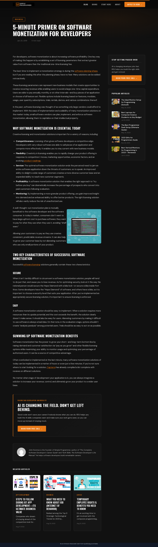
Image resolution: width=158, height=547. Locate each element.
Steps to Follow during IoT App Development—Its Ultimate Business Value (26, 505)
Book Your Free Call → (32, 428)
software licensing (31, 264)
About (118, 4)
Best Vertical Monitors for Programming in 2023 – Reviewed (130, 150)
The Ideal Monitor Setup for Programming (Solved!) (131, 102)
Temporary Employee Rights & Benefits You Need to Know (87, 504)
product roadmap (32, 160)
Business (19, 19)
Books (94, 4)
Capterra (51, 367)
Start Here (106, 4)
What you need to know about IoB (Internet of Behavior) (55, 504)
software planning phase (86, 71)
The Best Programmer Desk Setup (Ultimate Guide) (130, 127)
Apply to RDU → (134, 4)
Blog (86, 4)
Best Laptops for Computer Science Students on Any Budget (131, 114)
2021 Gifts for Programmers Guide (129, 138)
